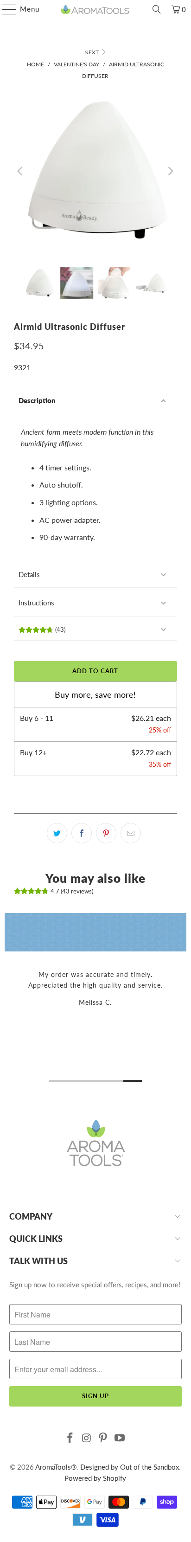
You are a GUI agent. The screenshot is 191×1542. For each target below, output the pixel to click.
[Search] (157, 9)
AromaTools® (55, 1467)
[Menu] (5, 9)
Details (29, 574)
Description (37, 400)
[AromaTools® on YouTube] (120, 1438)
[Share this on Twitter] (57, 833)
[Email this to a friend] (131, 833)
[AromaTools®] (95, 9)
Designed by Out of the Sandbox (129, 1467)
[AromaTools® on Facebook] (70, 1438)
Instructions (36, 602)
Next (92, 52)
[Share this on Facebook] (81, 833)
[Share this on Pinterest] (106, 833)
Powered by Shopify (95, 1478)
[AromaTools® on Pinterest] (103, 1438)
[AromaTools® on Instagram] (87, 1438)
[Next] (170, 171)
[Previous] (20, 171)
